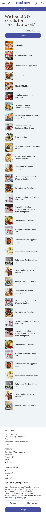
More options (32, 503)
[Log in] (36, 3)
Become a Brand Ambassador (17, 442)
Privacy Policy (16, 498)
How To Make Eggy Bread (25, 282)
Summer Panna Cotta (23, 55)
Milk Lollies (19, 45)
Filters (23, 35)
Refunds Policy (11, 462)
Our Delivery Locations (15, 437)
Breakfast (9, 473)
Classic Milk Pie (21, 86)
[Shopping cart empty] (42, 3)
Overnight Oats (21, 137)
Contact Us (9, 457)
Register (8, 455)
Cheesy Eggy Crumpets (24, 220)
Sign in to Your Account (15, 452)
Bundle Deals (23, 9)
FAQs (7, 460)
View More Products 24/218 (23, 415)
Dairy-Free (9, 478)
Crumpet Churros (22, 76)
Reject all (13, 503)
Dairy (7, 475)
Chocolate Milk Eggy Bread (26, 66)
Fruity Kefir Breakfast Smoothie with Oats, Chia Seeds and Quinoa (25, 209)
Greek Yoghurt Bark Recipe (25, 188)
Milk (7, 470)
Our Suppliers (11, 434)
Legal (7, 444)
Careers (8, 439)
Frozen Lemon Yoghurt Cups (26, 251)
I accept (23, 510)
